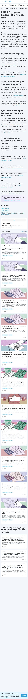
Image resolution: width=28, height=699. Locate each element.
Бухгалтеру (5, 255)
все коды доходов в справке (13, 193)
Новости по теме (5, 208)
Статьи (10, 255)
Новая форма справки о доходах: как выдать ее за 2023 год (12, 226)
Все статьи (23, 231)
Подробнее (6, 697)
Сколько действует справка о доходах (10, 125)
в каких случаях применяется (15, 168)
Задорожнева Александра (9, 300)
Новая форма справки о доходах (9, 65)
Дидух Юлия (6, 273)
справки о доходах (18, 95)
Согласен (24, 695)
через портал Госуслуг (17, 105)
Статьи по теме (4, 210)
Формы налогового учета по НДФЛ (12, 200)
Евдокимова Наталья (8, 245)
